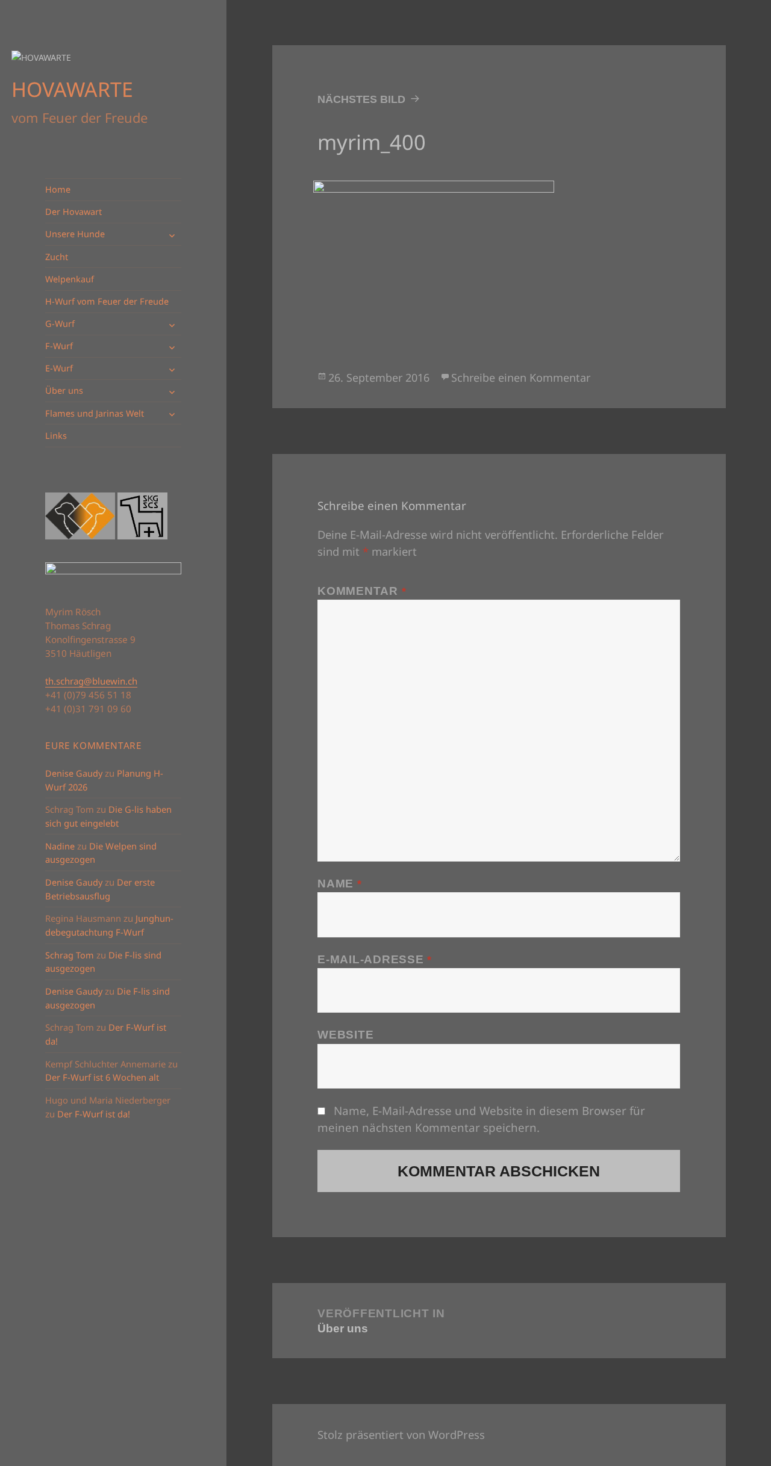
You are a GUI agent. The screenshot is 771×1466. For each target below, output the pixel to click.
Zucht (56, 256)
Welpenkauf (69, 279)
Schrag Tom (69, 955)
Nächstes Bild (361, 99)
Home (57, 189)
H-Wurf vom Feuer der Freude (107, 301)
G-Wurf (60, 323)
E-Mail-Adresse (374, 959)
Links (56, 435)
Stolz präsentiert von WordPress (401, 1434)
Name (339, 883)
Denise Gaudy (73, 773)
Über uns (64, 390)
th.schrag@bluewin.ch (91, 681)
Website (345, 1034)
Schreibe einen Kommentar (520, 377)
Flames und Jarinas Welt (94, 413)
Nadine (60, 846)
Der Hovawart (73, 211)
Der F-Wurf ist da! (93, 1114)
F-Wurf (59, 346)
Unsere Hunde (75, 234)
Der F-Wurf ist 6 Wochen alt (102, 1077)
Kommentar (361, 591)
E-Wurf (59, 368)
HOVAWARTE (72, 89)
